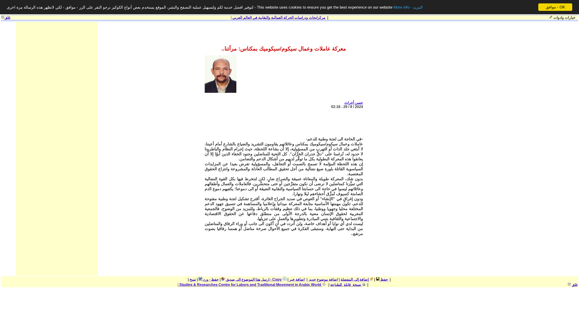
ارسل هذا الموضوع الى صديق (247, 279)
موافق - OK (555, 7)
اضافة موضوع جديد (323, 279)
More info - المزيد (408, 7)
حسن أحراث (353, 103)
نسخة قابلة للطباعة (346, 285)
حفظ (384, 279)
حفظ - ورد (210, 279)
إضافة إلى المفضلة (355, 279)
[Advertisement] (280, 123)
